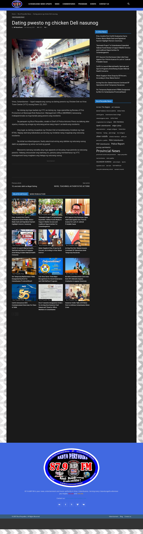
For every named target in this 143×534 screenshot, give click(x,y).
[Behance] (59, 504)
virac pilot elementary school (104, 169)
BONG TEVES (121, 111)
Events (93, 4)
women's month (119, 169)
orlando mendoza (114, 136)
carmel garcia (100, 114)
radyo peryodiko (122, 154)
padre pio (124, 136)
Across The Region (103, 107)
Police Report (117, 144)
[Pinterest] (24, 32)
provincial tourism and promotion (106, 154)
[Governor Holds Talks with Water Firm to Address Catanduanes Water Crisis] (77, 292)
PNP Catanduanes (103, 144)
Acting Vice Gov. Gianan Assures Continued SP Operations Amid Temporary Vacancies (76, 250)
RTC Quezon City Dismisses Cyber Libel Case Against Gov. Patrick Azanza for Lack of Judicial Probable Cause (113, 59)
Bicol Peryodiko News (24, 14)
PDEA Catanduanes (116, 140)
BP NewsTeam (18, 27)
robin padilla (110, 158)
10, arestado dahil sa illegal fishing (24, 186)
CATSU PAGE (114, 118)
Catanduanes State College (113, 114)
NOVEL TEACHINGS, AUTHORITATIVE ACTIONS (72, 186)
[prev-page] (13, 314)
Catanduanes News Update (40, 4)
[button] (128, 4)
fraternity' (99, 133)
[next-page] (16, 314)
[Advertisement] (67, 524)
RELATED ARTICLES (20, 194)
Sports (124, 162)
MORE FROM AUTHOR (37, 194)
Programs (82, 4)
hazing (105, 133)
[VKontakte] (83, 504)
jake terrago (112, 133)
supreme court (100, 165)
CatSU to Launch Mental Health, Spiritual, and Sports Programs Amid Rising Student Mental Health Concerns (112, 68)
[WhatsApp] (29, 32)
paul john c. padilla (101, 140)
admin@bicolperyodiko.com (75, 498)
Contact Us (104, 4)
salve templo (116, 162)
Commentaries (69, 4)
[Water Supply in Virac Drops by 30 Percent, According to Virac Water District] (51, 237)
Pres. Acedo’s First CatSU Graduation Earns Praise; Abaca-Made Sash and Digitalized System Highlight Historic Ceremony (111, 38)
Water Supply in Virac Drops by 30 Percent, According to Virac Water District (50, 250)
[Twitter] (19, 32)
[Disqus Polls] (50, 349)
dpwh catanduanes (103, 125)
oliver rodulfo (102, 136)
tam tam (108, 165)
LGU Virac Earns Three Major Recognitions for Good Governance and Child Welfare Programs (50, 279)
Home (14, 14)
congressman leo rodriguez (104, 122)
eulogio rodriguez (112, 129)
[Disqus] (51, 407)
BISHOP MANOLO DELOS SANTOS (106, 111)
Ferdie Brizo (122, 129)
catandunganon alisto (102, 118)
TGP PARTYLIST (117, 165)
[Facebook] (14, 32)
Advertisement (113, 516)
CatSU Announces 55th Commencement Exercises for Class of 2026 (24, 305)
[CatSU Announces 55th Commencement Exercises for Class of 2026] (24, 292)
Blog (121, 516)
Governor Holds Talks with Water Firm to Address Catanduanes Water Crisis (77, 305)
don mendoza (118, 122)
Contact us (128, 516)
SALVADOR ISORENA (103, 162)
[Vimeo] (77, 504)
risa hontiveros (100, 158)
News (57, 4)
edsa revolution (100, 129)
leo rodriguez (121, 133)
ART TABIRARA (116, 107)
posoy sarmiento (103, 147)
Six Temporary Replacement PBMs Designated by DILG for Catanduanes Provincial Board (23, 279)
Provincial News (108, 151)
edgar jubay (116, 125)
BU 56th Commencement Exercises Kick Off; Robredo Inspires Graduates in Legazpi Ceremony (77, 279)
